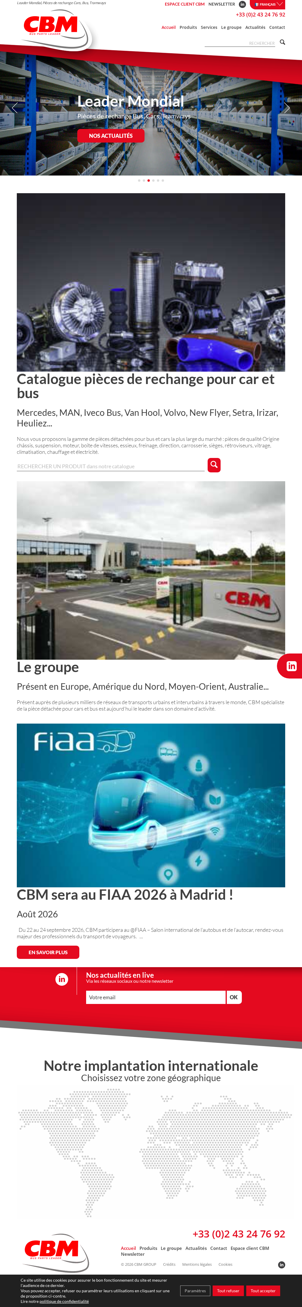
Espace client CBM (185, 3)
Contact (277, 27)
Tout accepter (263, 1290)
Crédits (169, 1264)
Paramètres (195, 1290)
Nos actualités (111, 136)
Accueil (169, 27)
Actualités (255, 27)
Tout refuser (228, 1290)
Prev (15, 108)
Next (286, 108)
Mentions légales (197, 1264)
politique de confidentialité (64, 1301)
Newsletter (222, 3)
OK (234, 997)
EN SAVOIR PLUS (48, 952)
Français (267, 4)
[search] (281, 43)
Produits (188, 27)
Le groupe (231, 27)
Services (209, 27)
